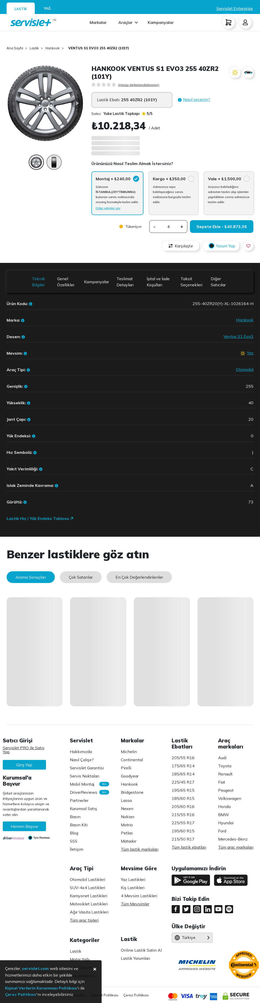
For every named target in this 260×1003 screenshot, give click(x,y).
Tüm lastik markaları (139, 849)
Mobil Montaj (87, 784)
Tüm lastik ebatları (189, 847)
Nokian (127, 816)
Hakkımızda (81, 751)
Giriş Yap (24, 764)
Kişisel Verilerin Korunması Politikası (41, 988)
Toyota (224, 765)
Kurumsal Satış (83, 808)
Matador (128, 841)
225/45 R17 (183, 782)
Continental (132, 759)
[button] (193, 99)
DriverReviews (87, 792)
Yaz (250, 352)
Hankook (244, 319)
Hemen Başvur (24, 826)
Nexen (127, 808)
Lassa (126, 800)
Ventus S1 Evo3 (238, 336)
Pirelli (126, 767)
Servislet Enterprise (234, 8)
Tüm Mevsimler (135, 903)
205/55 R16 (183, 757)
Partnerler (79, 800)
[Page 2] (54, 165)
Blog (74, 832)
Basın (75, 816)
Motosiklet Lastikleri (89, 903)
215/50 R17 (183, 839)
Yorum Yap (225, 245)
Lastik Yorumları (135, 958)
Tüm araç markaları (235, 847)
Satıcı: (115, 113)
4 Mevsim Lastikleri (139, 895)
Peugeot (226, 790)
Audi (222, 757)
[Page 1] (36, 165)
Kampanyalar (161, 22)
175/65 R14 (183, 765)
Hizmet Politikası (104, 995)
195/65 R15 (183, 790)
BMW (223, 814)
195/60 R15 (183, 830)
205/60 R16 (183, 806)
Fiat (221, 782)
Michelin (129, 751)
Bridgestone (132, 792)
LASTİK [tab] (20, 9)
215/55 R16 (183, 814)
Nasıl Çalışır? (82, 759)
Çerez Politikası (136, 995)
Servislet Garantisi (87, 767)
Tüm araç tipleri (84, 920)
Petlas (127, 832)
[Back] (13, 103)
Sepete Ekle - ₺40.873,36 (222, 226)
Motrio (127, 824)
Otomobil (244, 369)
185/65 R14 (183, 773)
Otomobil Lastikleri (87, 879)
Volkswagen (229, 798)
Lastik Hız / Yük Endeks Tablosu (38, 518)
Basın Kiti (79, 824)
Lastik (75, 951)
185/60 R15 (183, 798)
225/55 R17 (183, 822)
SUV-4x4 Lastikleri (87, 887)
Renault (225, 773)
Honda (224, 806)
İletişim (76, 849)
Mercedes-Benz (233, 839)
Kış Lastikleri (132, 887)
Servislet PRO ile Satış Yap (23, 749)
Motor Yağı (80, 959)
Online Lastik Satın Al (141, 950)
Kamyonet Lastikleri (88, 895)
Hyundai (226, 822)
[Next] (77, 103)
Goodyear (130, 776)
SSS (73, 841)
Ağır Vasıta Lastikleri (89, 912)
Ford (222, 830)
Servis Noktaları (84, 776)
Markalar (98, 22)
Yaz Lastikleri (133, 879)
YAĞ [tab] (47, 8)
